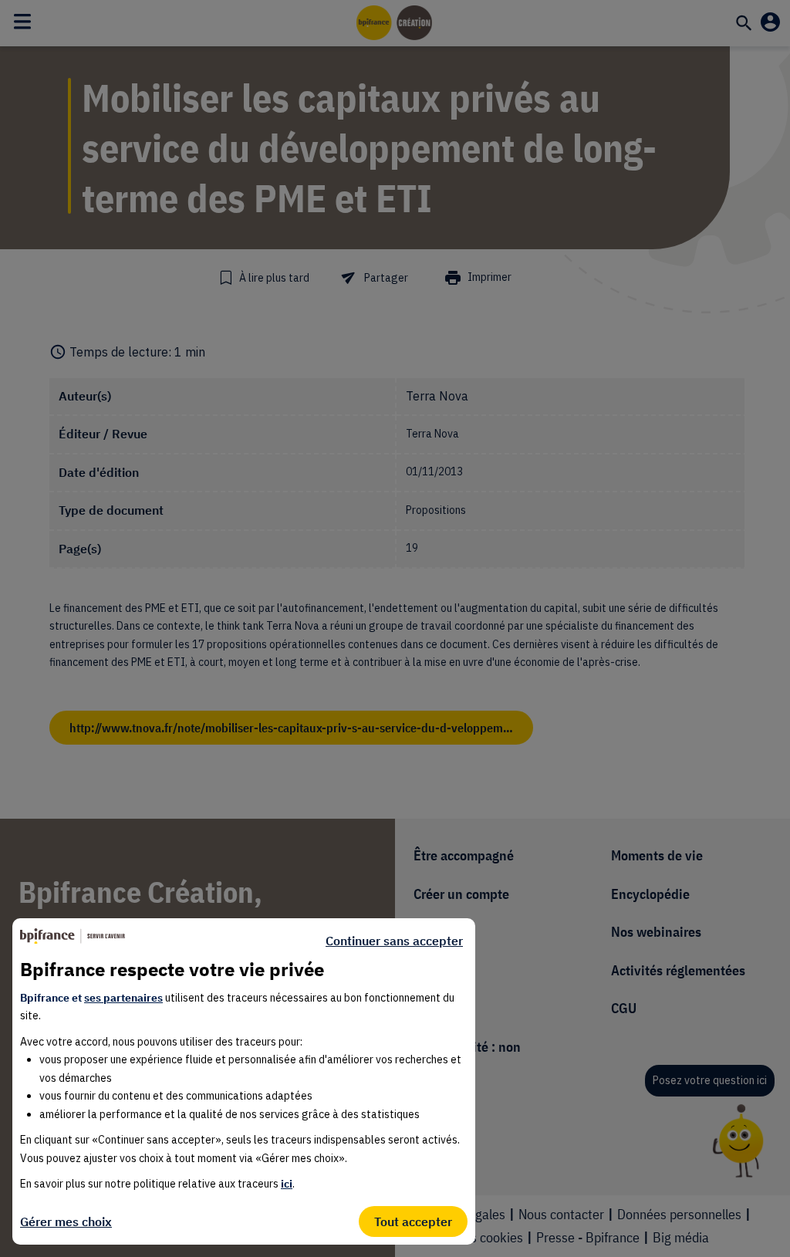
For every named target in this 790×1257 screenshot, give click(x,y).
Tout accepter (413, 1221)
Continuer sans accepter (394, 940)
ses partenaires (123, 998)
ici (286, 1184)
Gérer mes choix (66, 1221)
